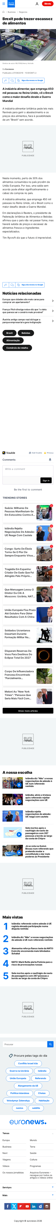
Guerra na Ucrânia (19, 1070)
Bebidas (26, 332)
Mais (4, 1195)
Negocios (23, 12)
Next (4, 1153)
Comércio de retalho (17, 347)
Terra (32, 1146)
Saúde (33, 1153)
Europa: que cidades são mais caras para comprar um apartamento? (23, 300)
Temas (5, 1133)
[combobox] (28, 1044)
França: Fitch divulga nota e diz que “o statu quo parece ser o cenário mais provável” (24, 311)
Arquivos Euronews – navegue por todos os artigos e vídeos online (41, 1175)
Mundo (33, 1140)
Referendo (40, 1078)
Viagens (6, 1159)
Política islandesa (19, 1093)
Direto (47, 3)
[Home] (3, 12)
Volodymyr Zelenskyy (18, 1100)
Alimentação (13, 340)
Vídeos (5, 1166)
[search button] (50, 1044)
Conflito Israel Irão (28, 1063)
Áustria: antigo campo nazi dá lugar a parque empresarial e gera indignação (21, 321)
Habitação (44, 1100)
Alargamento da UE (28, 1085)
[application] (28, 45)
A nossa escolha (17, 772)
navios (19, 1108)
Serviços (7, 1187)
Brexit (9, 332)
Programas (35, 1166)
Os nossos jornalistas (13, 1172)
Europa (6, 1140)
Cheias (42, 1093)
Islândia (42, 1070)
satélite (36, 1108)
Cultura (33, 1159)
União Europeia (18, 1078)
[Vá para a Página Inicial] (11, 3)
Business (12, 12)
